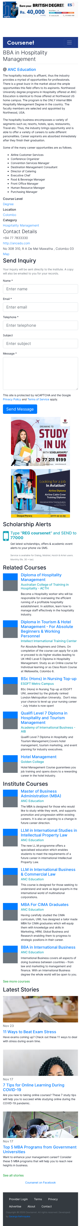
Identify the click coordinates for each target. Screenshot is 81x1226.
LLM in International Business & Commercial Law (48, 872)
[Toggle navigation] (69, 42)
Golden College (32, 762)
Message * (10, 353)
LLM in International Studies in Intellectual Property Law (49, 832)
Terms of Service (38, 399)
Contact (46, 1206)
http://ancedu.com (16, 243)
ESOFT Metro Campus (37, 684)
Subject (8, 335)
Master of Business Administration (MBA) (41, 793)
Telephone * (10, 317)
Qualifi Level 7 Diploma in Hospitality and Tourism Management (44, 718)
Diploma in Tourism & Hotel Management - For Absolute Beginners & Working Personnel (47, 629)
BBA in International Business (48, 947)
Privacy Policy (12, 399)
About (31, 1206)
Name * (8, 280)
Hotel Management (38, 756)
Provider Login (18, 1199)
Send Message (20, 409)
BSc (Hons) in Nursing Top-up (48, 678)
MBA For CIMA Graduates (45, 904)
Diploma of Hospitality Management (41, 577)
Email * (7, 298)
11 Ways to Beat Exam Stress (29, 1031)
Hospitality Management (21, 225)
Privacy (53, 1199)
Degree (8, 204)
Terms (38, 1199)
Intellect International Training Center (49, 641)
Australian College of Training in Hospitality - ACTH (45, 586)
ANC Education (22, 69)
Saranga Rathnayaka (19, 1216)
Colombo (9, 215)
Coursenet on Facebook (40, 1182)
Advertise (15, 1206)
